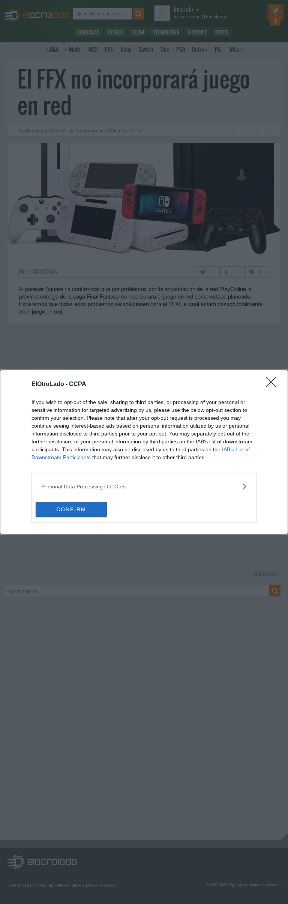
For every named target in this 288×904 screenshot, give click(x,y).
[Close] (273, 384)
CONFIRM (71, 509)
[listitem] (144, 486)
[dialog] (144, 452)
